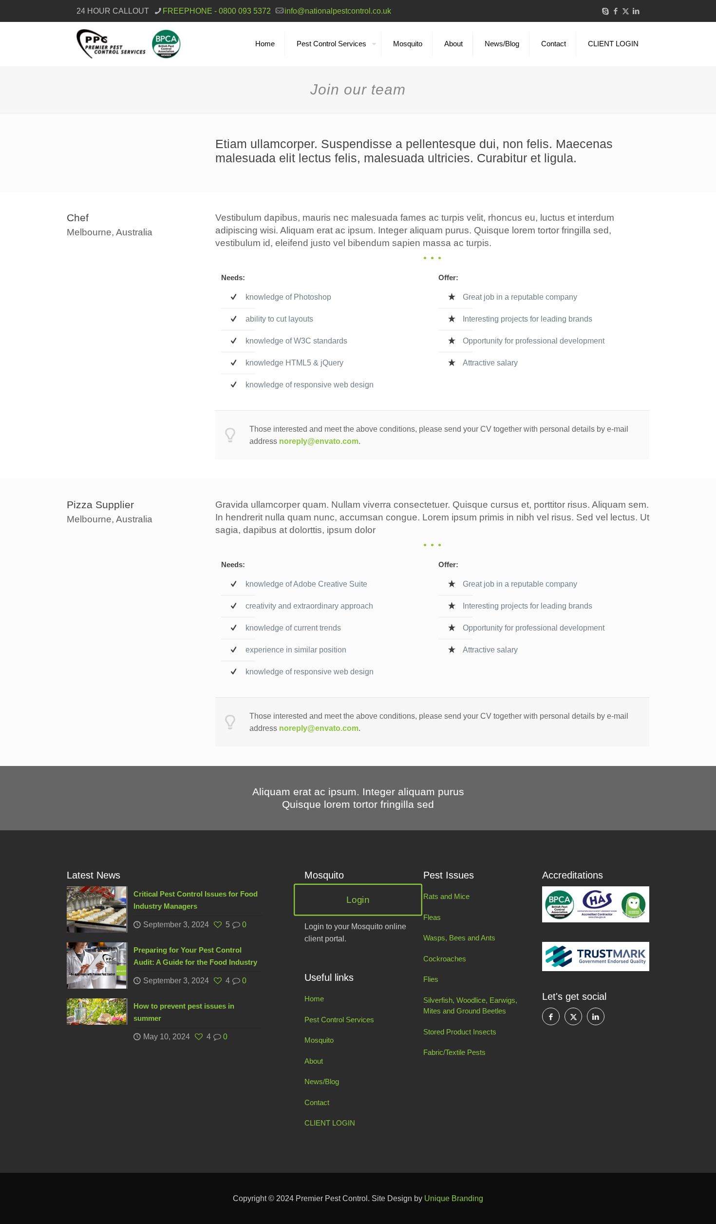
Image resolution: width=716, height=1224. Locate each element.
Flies (430, 979)
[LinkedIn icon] (636, 11)
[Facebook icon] (615, 11)
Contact (316, 1102)
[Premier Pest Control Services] (128, 44)
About (313, 1061)
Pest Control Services (339, 1019)
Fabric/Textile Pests (454, 1052)
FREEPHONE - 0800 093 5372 (217, 11)
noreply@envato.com (318, 441)
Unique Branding (453, 1198)
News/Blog (321, 1081)
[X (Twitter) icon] (625, 11)
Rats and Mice (446, 896)
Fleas (432, 917)
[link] (595, 904)
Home (314, 998)
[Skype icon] (605, 11)
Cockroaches (444, 959)
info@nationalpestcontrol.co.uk (337, 11)
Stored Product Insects (459, 1032)
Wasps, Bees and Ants (459, 938)
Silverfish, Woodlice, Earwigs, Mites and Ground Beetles (470, 1005)
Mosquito (319, 1040)
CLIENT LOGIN (329, 1123)
